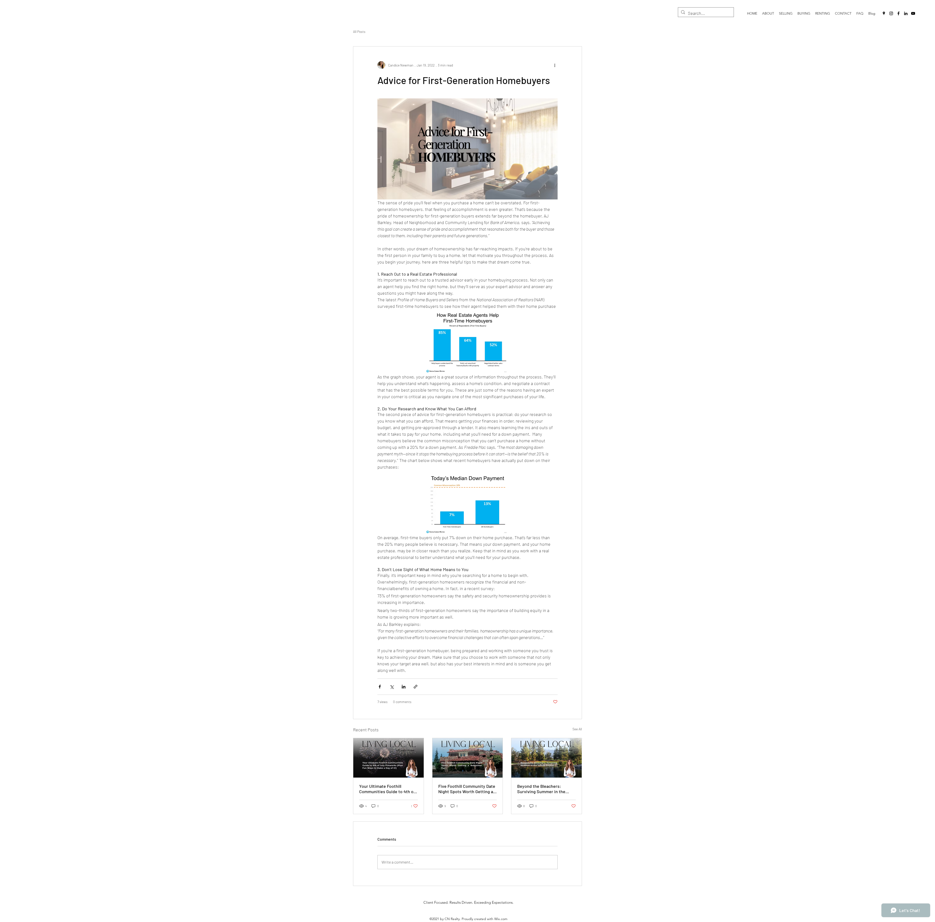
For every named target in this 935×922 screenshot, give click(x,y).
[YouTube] (913, 13)
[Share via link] (415, 686)
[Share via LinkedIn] (403, 686)
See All (577, 729)
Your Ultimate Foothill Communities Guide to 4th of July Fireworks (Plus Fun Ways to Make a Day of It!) (388, 788)
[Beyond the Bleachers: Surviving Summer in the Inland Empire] (546, 758)
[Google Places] (883, 13)
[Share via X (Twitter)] (391, 686)
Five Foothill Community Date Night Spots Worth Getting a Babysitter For (466, 788)
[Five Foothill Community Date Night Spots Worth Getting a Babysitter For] (467, 758)
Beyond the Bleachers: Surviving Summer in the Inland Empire (541, 788)
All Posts (359, 31)
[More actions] (555, 65)
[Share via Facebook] (379, 686)
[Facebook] (898, 13)
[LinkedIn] (905, 13)
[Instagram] (891, 13)
